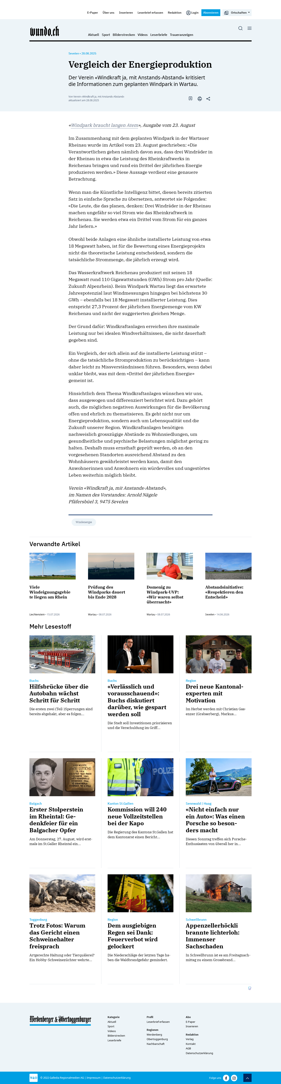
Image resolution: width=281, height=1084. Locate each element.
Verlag (190, 1039)
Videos (143, 35)
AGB (188, 1048)
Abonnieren (210, 12)
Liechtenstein (37, 614)
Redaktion (174, 12)
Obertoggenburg (157, 1039)
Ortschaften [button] (238, 12)
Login (195, 12)
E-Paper (92, 12)
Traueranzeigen (181, 35)
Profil (150, 1017)
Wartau (92, 614)
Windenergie (84, 522)
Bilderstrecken (124, 35)
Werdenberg (154, 1034)
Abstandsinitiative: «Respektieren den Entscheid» (224, 592)
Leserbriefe (158, 35)
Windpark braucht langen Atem (104, 125)
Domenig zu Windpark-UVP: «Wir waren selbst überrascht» (165, 594)
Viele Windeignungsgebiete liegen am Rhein (49, 592)
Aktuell (93, 35)
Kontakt (191, 1044)
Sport (106, 35)
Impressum (94, 1077)
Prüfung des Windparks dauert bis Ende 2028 (106, 592)
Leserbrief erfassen (150, 12)
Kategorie (114, 1017)
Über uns (108, 12)
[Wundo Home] (44, 31)
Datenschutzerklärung (199, 1053)
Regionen (152, 1030)
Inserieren (126, 12)
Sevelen (74, 53)
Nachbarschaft (156, 1044)
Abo (188, 1017)
